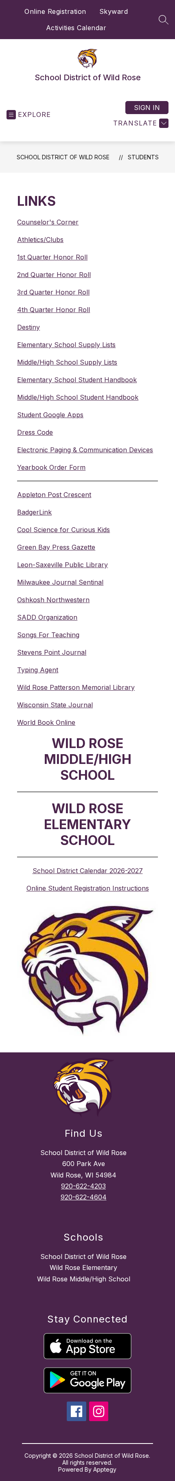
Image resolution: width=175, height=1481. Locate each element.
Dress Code (35, 432)
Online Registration (55, 11)
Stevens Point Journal (51, 652)
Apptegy (104, 1469)
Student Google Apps (50, 415)
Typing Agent (37, 670)
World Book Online (46, 722)
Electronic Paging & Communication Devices (85, 450)
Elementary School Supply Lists (66, 345)
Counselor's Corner (48, 222)
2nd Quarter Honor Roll (54, 275)
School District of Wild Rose (63, 157)
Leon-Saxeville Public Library (62, 565)
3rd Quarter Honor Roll (53, 292)
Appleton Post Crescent (54, 495)
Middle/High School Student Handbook (77, 397)
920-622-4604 (84, 1197)
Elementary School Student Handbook (77, 380)
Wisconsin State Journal (55, 705)
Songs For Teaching (48, 635)
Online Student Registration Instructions (87, 888)
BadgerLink (34, 512)
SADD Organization (47, 617)
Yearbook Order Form (51, 467)
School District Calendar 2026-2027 (88, 871)
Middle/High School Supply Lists (67, 362)
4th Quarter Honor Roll (53, 310)
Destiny (28, 327)
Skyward (113, 11)
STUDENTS (143, 157)
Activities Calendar (76, 28)
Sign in (147, 107)
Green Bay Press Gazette (56, 547)
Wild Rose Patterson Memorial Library (76, 687)
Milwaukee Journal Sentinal (60, 582)
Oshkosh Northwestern (53, 600)
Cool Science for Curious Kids (63, 530)
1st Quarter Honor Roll (52, 257)
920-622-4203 (83, 1186)
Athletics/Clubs (40, 239)
